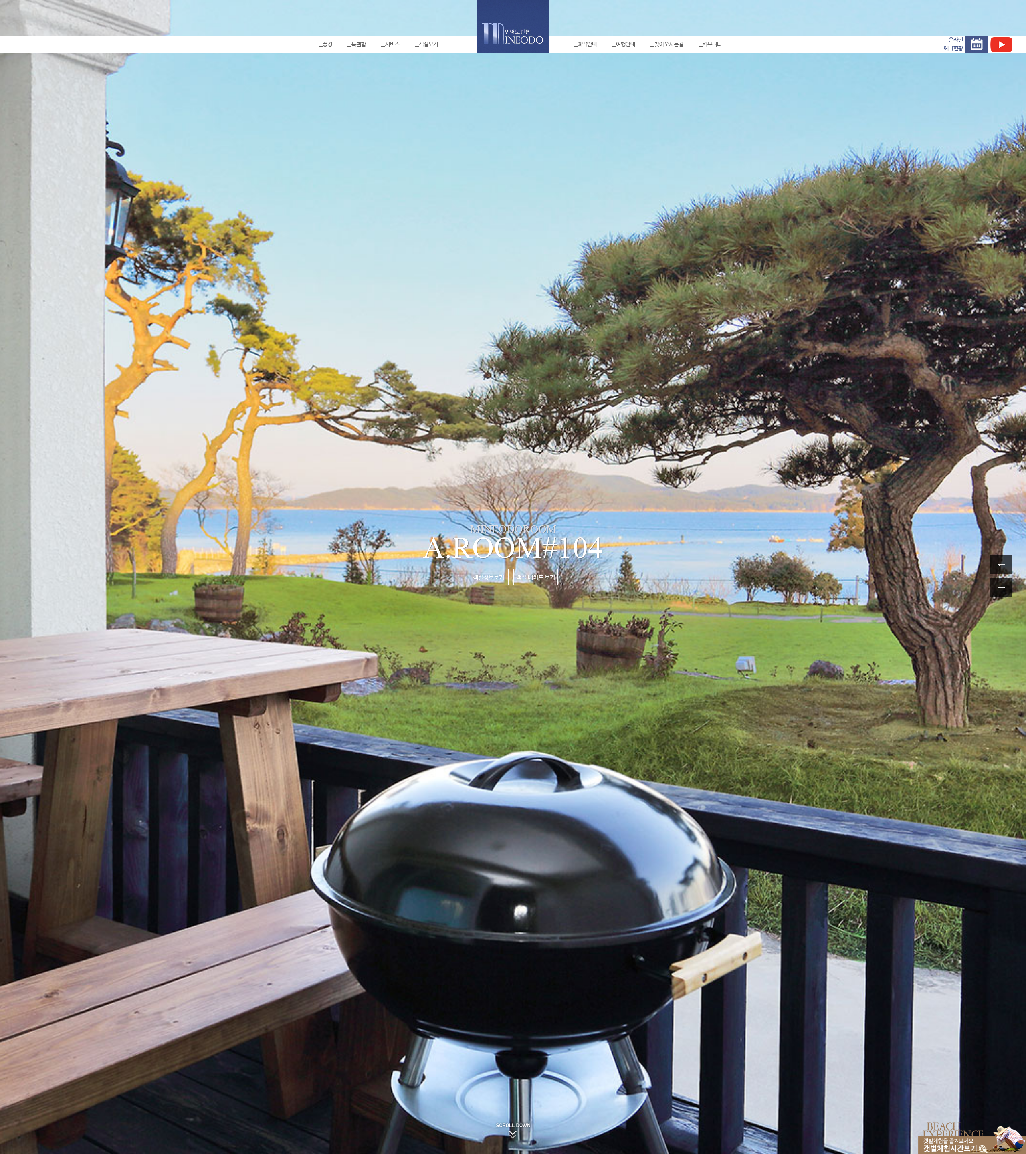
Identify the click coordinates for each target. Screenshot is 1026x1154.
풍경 (327, 44)
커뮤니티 (712, 44)
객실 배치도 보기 (535, 577)
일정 (976, 44)
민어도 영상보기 (1001, 44)
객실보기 (428, 44)
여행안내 (625, 44)
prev (992, 564)
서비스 (392, 44)
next (992, 587)
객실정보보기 (488, 577)
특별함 (358, 44)
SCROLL (513, 1117)
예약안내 (587, 44)
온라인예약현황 (953, 44)
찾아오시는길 (668, 44)
